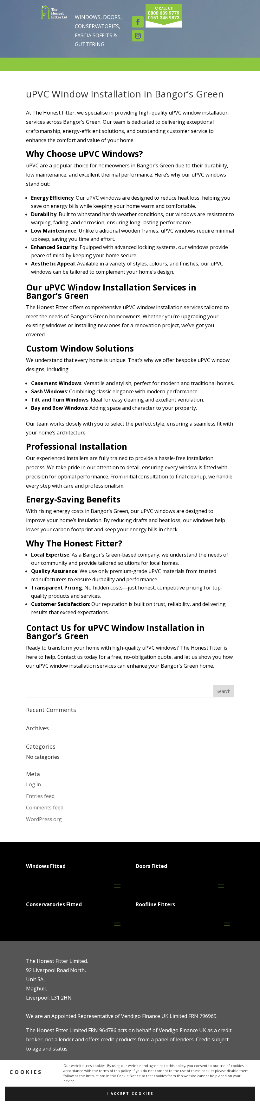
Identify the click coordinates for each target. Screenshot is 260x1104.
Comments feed (44, 807)
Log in (33, 784)
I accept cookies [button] (130, 1093)
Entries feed (40, 796)
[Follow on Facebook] (138, 22)
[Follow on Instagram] (138, 35)
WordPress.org (44, 819)
